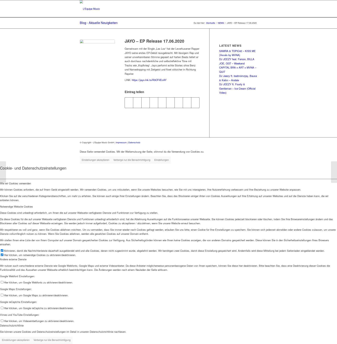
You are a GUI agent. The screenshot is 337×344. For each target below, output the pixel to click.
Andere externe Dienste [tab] (13, 259)
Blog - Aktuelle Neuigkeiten (99, 22)
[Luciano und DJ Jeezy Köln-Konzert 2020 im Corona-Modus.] (334, 172)
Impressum (121, 142)
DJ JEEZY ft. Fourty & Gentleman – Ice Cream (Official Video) (237, 88)
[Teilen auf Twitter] (137, 103)
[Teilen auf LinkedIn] (162, 103)
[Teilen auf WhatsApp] (146, 103)
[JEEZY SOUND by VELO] (3, 172)
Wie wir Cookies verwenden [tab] (15, 183)
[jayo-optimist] (97, 57)
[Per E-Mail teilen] (195, 103)
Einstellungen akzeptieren (95, 159)
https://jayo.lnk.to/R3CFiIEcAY (149, 80)
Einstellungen (161, 159)
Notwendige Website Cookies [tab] (16, 206)
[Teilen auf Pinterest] (154, 103)
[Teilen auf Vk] (179, 103)
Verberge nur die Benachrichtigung (131, 159)
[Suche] (253, 8)
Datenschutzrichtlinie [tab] (12, 325)
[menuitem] (253, 8)
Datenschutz (134, 142)
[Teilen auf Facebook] (129, 103)
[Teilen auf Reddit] (187, 103)
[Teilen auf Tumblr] (170, 103)
